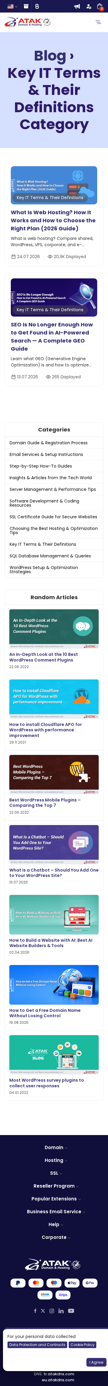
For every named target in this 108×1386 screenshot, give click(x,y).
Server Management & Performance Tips (53, 489)
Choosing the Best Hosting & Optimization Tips (54, 530)
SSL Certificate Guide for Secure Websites (53, 517)
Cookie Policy (82, 1344)
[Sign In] (88, 6)
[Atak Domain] (27, 22)
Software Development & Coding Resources (44, 503)
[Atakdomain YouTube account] (71, 1311)
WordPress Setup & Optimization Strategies (44, 570)
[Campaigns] (77, 6)
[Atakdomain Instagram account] (52, 1310)
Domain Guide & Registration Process (49, 443)
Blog (50, 55)
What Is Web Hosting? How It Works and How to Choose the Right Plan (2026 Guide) (53, 220)
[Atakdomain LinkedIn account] (61, 1310)
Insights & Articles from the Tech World (51, 478)
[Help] (26, 6)
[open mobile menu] (98, 22)
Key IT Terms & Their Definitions (50, 198)
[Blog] (37, 6)
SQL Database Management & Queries (50, 556)
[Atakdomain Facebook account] (35, 1311)
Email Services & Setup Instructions (46, 454)
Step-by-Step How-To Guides (41, 466)
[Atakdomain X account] (43, 1311)
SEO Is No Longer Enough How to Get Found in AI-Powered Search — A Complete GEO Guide (52, 336)
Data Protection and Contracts (37, 1344)
